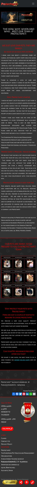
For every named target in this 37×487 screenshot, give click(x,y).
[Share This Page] (21, 482)
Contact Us (5, 441)
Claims (3, 438)
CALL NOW (6, 429)
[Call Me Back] (32, 482)
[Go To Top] (26, 482)
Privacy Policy (6, 444)
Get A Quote (10, 482)
